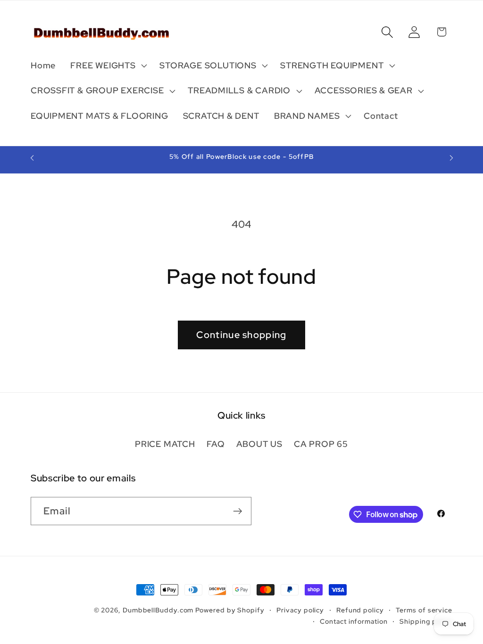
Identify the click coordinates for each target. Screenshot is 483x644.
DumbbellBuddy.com (158, 609)
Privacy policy (300, 609)
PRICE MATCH (165, 444)
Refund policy (360, 609)
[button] (107, 65)
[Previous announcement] (32, 157)
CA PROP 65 (321, 444)
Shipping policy (426, 621)
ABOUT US (259, 444)
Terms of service (424, 609)
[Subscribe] (237, 511)
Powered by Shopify (229, 609)
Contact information (353, 621)
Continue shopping (241, 335)
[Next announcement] (451, 157)
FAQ (216, 444)
